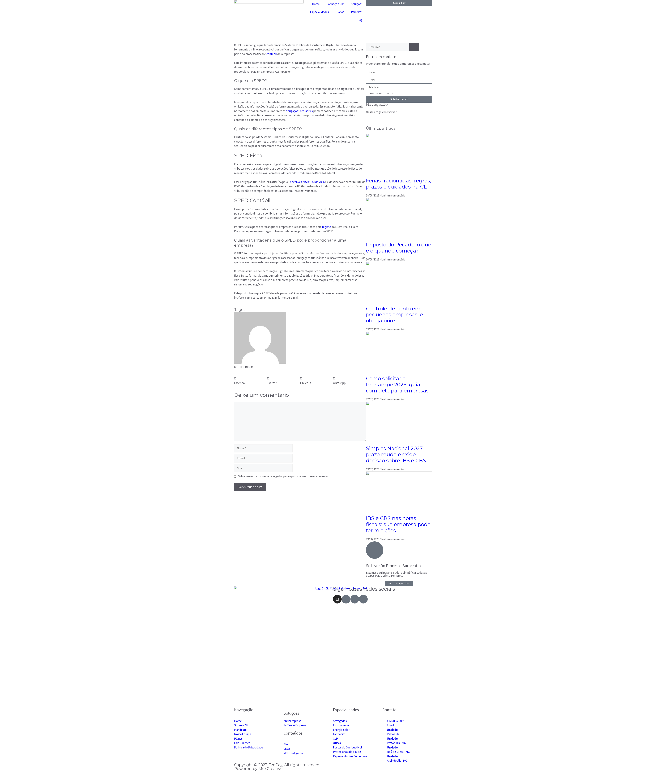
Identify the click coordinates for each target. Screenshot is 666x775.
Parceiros (356, 12)
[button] (250, 380)
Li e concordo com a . (396, 93)
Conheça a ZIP (335, 4)
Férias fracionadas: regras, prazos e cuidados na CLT (398, 184)
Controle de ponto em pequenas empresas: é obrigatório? (394, 315)
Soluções (356, 4)
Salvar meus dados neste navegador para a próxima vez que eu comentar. (283, 476)
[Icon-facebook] (346, 599)
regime (326, 227)
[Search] (414, 47)
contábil (271, 54)
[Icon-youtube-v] (354, 599)
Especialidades (319, 12)
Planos (340, 12)
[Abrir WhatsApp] (657, 766)
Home (316, 4)
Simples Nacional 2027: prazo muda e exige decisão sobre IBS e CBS (396, 454)
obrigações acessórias (299, 111)
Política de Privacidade (408, 93)
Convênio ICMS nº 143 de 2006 (306, 182)
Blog (359, 20)
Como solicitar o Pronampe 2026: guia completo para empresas (397, 384)
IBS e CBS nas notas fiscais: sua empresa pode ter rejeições (398, 524)
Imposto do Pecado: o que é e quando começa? (398, 248)
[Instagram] (337, 599)
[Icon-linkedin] (363, 599)
